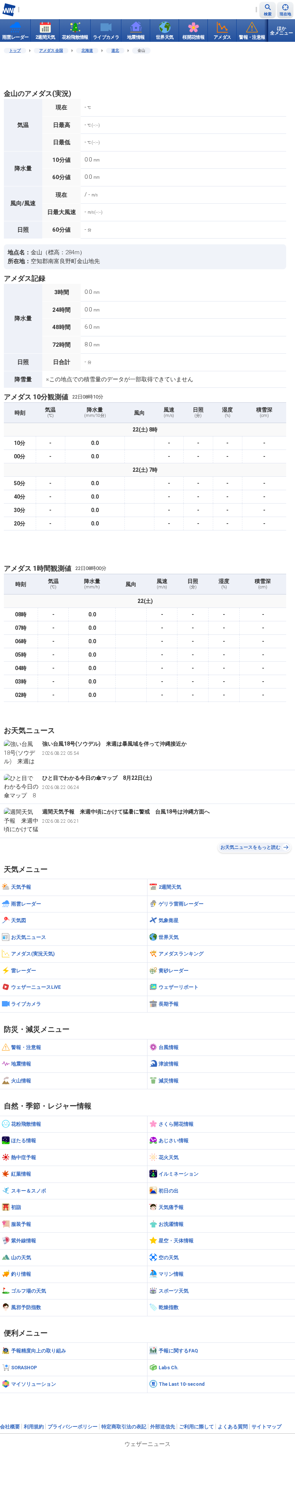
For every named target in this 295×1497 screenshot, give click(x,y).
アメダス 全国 (51, 50)
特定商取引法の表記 (123, 1426)
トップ (15, 50)
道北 (115, 50)
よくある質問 (233, 1426)
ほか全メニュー (281, 30)
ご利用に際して (196, 1426)
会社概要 (10, 1426)
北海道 (87, 50)
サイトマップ (267, 1426)
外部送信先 (162, 1426)
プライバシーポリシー (73, 1426)
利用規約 (34, 1426)
